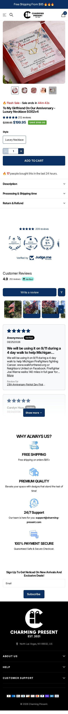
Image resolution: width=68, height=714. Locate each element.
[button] (10, 117)
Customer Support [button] (18, 677)
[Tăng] (21, 151)
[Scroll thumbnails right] (61, 309)
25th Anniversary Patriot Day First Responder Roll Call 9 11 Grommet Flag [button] (27, 384)
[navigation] (15, 90)
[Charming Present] (34, 623)
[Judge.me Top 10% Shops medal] (51, 243)
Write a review (30, 292)
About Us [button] (10, 656)
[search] (11, 15)
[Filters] (61, 292)
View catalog (5, 15)
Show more (32, 412)
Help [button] (6, 667)
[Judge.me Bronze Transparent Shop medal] (17, 243)
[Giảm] (6, 151)
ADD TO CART (33, 160)
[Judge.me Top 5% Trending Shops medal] (34, 243)
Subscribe (34, 594)
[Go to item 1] (13, 309)
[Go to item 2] (31, 309)
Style (5, 131)
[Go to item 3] (50, 309)
